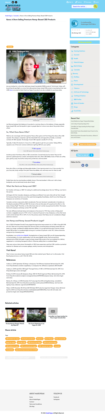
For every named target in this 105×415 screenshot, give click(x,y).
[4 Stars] (77, 30)
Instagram (57, 399)
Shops (76, 107)
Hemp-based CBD (60, 339)
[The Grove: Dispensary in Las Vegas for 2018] (36, 315)
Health (76, 58)
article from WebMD (22, 235)
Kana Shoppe (49, 339)
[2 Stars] (74, 30)
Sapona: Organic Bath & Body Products (53, 357)
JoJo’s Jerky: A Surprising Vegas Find (80, 124)
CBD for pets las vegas (50, 342)
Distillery (76, 77)
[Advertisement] (36, 33)
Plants (76, 81)
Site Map (31, 406)
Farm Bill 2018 (21, 342)
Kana (11, 90)
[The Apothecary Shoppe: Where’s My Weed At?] (14, 315)
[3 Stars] (76, 30)
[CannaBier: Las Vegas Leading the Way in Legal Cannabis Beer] (53, 311)
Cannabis (10, 46)
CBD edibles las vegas (12, 346)
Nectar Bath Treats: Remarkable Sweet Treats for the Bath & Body (84, 132)
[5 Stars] (79, 30)
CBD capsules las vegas (45, 346)
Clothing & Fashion (80, 96)
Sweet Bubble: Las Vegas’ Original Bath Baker (82, 121)
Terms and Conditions (35, 404)
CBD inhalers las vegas (12, 339)
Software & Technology (81, 92)
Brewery (75, 73)
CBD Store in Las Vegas (34, 342)
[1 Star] (72, 30)
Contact (31, 402)
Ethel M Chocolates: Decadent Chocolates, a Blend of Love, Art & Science (84, 136)
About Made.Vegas (34, 399)
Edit (75, 144)
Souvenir (76, 55)
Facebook (56, 397)
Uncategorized (78, 84)
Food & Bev (77, 111)
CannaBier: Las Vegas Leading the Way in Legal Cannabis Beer (82, 127)
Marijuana (40, 339)
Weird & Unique (79, 62)
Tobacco (76, 88)
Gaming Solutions (79, 51)
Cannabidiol (9, 350)
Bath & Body (78, 66)
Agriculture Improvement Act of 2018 (26, 350)
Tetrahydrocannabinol (28, 339)
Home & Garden (79, 103)
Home (31, 397)
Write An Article (85, 42)
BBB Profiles (77, 99)
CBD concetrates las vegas (28, 346)
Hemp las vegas (10, 342)
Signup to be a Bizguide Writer (87, 144)
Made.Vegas (49, 413)
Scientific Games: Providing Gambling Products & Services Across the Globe (18, 358)
